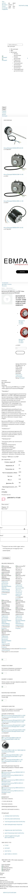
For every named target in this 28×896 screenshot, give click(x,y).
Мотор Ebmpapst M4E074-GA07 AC (11, 739)
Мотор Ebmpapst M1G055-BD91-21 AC (11, 761)
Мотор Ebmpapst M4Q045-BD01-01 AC (13, 201)
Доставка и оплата (5, 5)
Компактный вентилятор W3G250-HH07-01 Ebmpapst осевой (12, 776)
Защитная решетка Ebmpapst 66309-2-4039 (13, 731)
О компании (5, 283)
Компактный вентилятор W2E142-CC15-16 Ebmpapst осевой (12, 791)
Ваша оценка (5, 504)
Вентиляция (10, 288)
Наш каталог (4, 2)
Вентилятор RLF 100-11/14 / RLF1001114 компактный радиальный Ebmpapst (20, 591)
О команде (5, 8)
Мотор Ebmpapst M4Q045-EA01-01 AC (13, 174)
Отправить (6, 558)
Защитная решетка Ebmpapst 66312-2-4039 (13, 722)
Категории (4, 116)
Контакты (4, 286)
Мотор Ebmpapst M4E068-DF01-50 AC (13, 227)
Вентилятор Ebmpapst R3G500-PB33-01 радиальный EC (6, 641)
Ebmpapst (21, 378)
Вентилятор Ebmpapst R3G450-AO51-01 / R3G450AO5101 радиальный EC (20, 622)
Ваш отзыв (5, 508)
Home (3, 288)
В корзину (20, 352)
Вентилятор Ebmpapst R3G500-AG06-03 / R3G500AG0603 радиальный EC (6, 588)
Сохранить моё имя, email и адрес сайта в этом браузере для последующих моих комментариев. (13, 548)
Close (4, 109)
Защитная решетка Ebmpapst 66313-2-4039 (13, 717)
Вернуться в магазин (9, 892)
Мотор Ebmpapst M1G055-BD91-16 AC (11, 756)
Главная (4, 111)
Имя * (1, 527)
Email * (1, 535)
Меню (4, 107)
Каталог (4, 114)
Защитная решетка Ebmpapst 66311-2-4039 (13, 726)
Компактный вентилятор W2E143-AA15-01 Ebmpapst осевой (12, 783)
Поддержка (5, 9)
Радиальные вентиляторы (8, 289)
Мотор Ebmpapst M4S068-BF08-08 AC (13, 148)
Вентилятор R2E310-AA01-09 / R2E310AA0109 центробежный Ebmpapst (13, 750)
